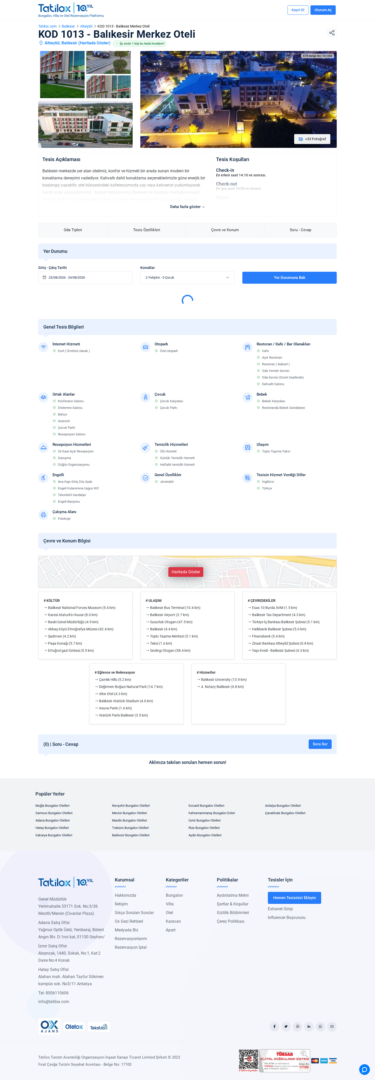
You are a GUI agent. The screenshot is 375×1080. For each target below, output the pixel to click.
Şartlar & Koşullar (232, 904)
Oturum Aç (323, 10)
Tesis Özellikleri (146, 230)
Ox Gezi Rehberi (129, 921)
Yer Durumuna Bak (289, 277)
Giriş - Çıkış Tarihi (52, 268)
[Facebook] (274, 1027)
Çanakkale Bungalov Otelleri (285, 813)
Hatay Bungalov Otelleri (52, 828)
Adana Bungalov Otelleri (52, 820)
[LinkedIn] (309, 1027)
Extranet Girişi (280, 908)
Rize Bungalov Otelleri (204, 828)
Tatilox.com (47, 26)
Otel (169, 912)
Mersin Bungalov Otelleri (129, 813)
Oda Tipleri (73, 230)
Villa (170, 904)
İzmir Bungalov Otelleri (205, 820)
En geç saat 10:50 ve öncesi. (239, 189)
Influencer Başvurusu (287, 917)
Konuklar (147, 268)
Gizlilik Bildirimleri (233, 912)
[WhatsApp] (320, 1027)
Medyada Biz (126, 930)
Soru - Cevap (300, 230)
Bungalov (174, 895)
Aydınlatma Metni (233, 895)
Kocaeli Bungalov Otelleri (206, 806)
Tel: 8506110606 (53, 993)
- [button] (160, 277)
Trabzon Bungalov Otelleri (130, 828)
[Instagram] (297, 1027)
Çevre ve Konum (225, 230)
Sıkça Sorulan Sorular (134, 912)
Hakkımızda (125, 895)
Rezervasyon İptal (131, 947)
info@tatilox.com (53, 1001)
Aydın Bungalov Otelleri (205, 835)
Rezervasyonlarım (131, 938)
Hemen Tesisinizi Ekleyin (294, 897)
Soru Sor (320, 744)
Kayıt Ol (298, 10)
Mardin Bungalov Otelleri (129, 820)
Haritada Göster (94, 43)
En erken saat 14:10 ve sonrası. (241, 175)
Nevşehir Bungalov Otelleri (131, 806)
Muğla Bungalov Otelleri (52, 806)
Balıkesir (68, 26)
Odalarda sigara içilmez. (236, 202)
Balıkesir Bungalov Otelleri (130, 835)
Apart (171, 930)
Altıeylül (86, 26)
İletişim (121, 904)
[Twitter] (286, 1027)
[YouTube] (332, 1027)
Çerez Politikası (230, 921)
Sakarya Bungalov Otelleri (53, 835)
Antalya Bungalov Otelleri (283, 806)
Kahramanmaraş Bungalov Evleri (212, 813)
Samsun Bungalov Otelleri (53, 813)
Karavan (173, 921)
